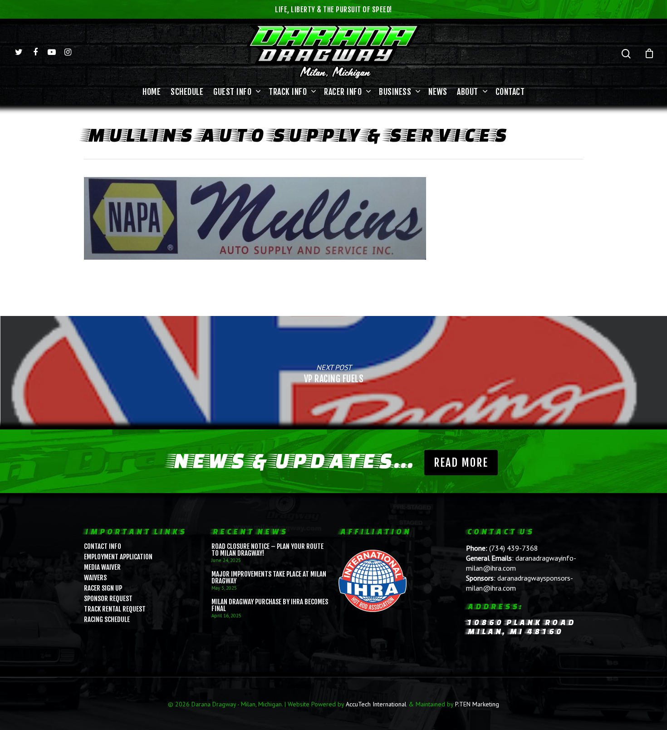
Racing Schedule (107, 619)
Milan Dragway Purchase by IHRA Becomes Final (269, 605)
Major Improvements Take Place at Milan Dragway (268, 577)
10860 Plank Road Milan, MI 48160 (520, 627)
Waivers (95, 577)
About (467, 92)
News (437, 92)
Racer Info (343, 92)
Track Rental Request (115, 609)
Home (151, 92)
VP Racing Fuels (333, 372)
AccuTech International (376, 704)
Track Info (288, 92)
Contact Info (102, 546)
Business (395, 92)
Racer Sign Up (103, 588)
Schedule (187, 92)
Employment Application (118, 556)
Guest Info (232, 92)
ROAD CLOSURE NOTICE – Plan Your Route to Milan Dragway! (267, 550)
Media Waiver (102, 567)
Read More (461, 462)
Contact (510, 92)
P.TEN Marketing (477, 704)
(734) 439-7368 (513, 547)
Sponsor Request (108, 598)
